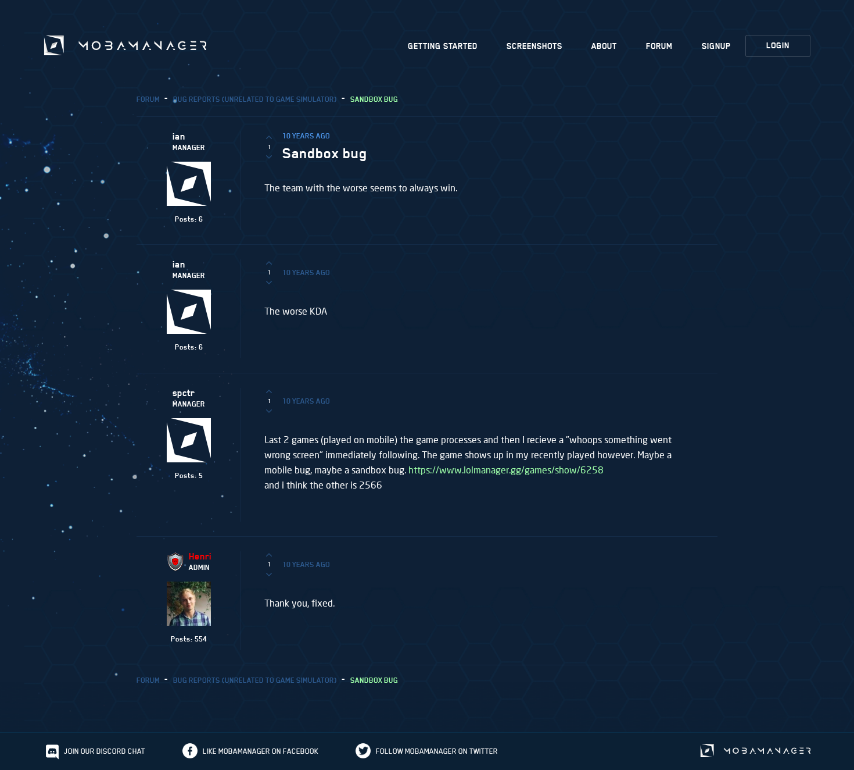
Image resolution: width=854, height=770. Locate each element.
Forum (659, 46)
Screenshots (534, 46)
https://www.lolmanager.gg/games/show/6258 (506, 469)
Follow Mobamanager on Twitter (437, 751)
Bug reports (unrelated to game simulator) (255, 99)
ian (179, 136)
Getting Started (443, 46)
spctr (184, 393)
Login (778, 46)
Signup (716, 46)
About (604, 46)
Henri (200, 556)
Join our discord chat (104, 751)
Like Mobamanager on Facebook (260, 751)
